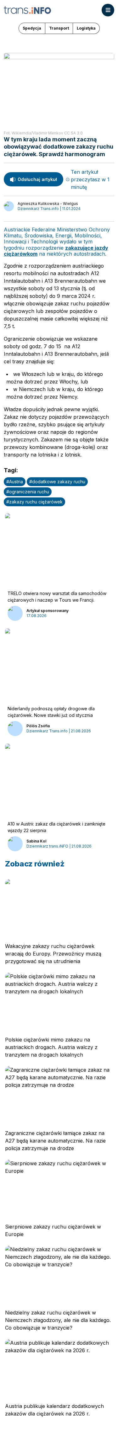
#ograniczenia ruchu (27, 491)
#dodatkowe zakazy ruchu (57, 481)
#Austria (14, 481)
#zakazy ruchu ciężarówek (34, 501)
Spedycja (32, 28)
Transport (59, 28)
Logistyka (86, 28)
